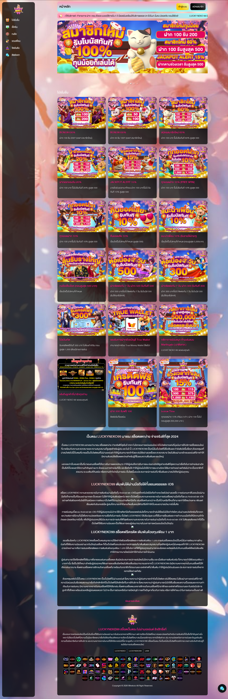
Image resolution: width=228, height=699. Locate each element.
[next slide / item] (206, 54)
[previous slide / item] (59, 54)
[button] (127, 83)
